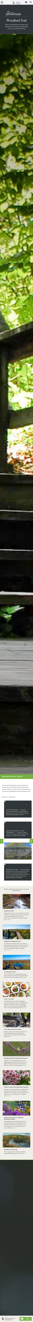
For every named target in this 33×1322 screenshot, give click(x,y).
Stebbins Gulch (9, 911)
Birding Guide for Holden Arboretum (16, 1058)
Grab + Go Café (9, 999)
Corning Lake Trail (9, 972)
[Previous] (1, 841)
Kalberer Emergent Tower (12, 941)
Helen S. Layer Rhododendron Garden (16, 1087)
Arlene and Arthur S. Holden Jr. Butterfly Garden (14, 1118)
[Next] (31, 841)
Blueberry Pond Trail (10, 1149)
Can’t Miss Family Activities (12, 1029)
